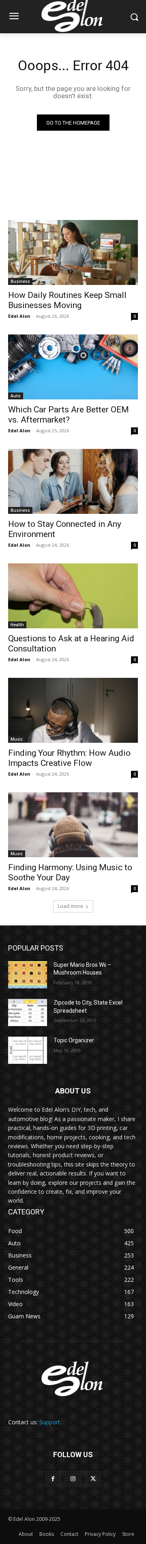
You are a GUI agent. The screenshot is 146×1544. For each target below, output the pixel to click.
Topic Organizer (74, 1040)
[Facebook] (53, 1479)
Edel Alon (19, 316)
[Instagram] (73, 1479)
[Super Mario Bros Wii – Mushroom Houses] (27, 974)
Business (20, 281)
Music (17, 739)
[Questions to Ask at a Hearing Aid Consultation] (73, 595)
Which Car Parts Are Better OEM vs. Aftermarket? (68, 415)
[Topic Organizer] (27, 1050)
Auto (16, 396)
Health (17, 625)
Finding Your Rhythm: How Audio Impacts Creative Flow (69, 758)
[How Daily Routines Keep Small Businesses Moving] (73, 252)
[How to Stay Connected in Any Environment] (73, 481)
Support (49, 1422)
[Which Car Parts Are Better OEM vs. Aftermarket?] (73, 366)
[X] (93, 1479)
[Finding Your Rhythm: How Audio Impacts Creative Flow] (73, 710)
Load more (70, 906)
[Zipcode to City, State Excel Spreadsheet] (27, 1012)
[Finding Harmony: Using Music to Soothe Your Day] (73, 824)
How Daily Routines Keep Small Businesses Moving (67, 300)
